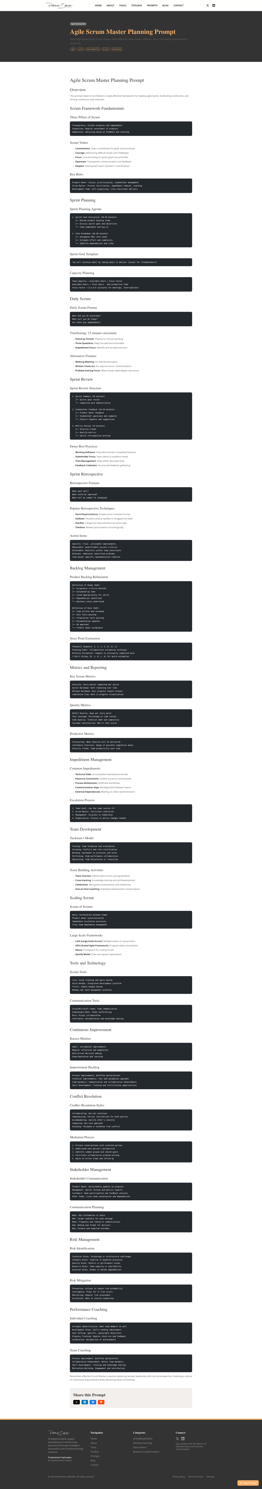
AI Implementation (142, 1438)
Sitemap (210, 1476)
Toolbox (136, 5)
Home (98, 5)
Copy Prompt (250, 1482)
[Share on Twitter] (76, 1402)
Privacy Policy (179, 1476)
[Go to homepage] (59, 5)
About (110, 5)
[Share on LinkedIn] (84, 1402)
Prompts (152, 5)
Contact (178, 5)
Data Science (139, 1447)
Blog (165, 5)
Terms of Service (195, 1476)
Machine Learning (142, 1442)
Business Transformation (146, 1451)
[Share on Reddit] (101, 1402)
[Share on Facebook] (93, 1402)
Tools (122, 5)
